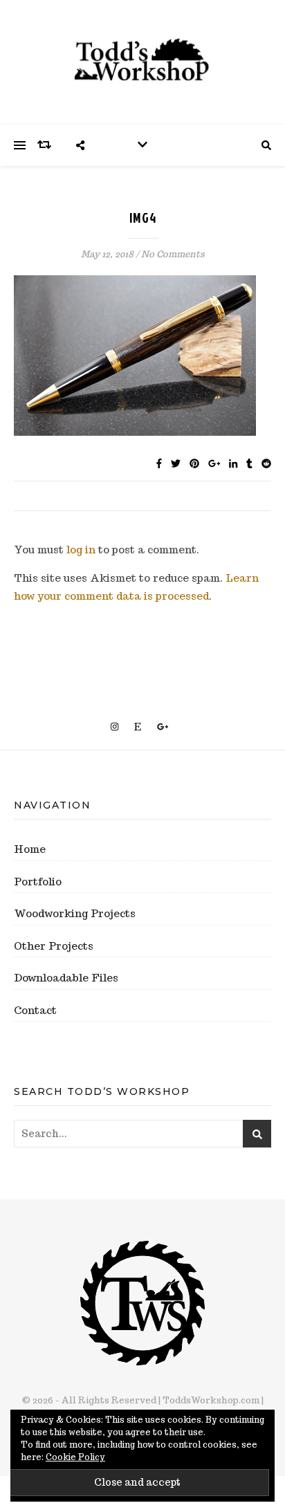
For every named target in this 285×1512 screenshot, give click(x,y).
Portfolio (38, 881)
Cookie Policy (75, 1457)
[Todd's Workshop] (142, 60)
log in (80, 549)
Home (30, 849)
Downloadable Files (66, 977)
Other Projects (53, 945)
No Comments (173, 254)
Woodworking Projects (75, 913)
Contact (35, 1010)
